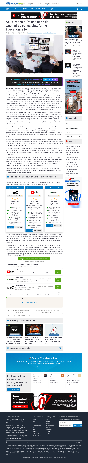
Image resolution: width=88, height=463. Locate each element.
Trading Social (36, 433)
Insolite (48, 431)
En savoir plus (18, 227)
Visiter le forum (14, 389)
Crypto (46, 9)
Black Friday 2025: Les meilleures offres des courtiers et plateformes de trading (33, 340)
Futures (35, 431)
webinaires (46, 33)
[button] (77, 9)
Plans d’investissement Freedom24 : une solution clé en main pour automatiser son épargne (73, 150)
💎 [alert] (34, 82)
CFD (25, 9)
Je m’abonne (77, 425)
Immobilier (49, 433)
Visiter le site (58, 271)
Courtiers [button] (39, 3)
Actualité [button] (47, 3)
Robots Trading (36, 435)
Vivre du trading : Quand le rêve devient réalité (19, 311)
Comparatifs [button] (31, 3)
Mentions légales (48, 457)
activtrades (31, 33)
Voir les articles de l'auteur (31, 302)
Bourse (10, 9)
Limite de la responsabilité (37, 457)
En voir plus (59, 292)
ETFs (32, 9)
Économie (48, 419)
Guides (68, 132)
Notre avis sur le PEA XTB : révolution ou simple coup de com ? (72, 164)
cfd (55, 33)
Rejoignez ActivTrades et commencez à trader (33, 259)
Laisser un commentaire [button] (20, 348)
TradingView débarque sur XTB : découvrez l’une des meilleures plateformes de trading (14, 340)
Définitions (69, 136)
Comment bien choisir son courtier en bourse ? (73, 158)
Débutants (69, 124)
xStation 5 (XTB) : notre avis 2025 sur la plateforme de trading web (53, 340)
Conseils (48, 427)
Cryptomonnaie (37, 425)
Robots (54, 9)
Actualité (48, 423)
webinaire (39, 33)
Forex (18, 9)
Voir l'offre (10, 227)
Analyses (48, 421)
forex (51, 33)
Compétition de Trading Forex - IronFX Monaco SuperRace (47, 311)
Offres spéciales (50, 425)
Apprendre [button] (55, 3)
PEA (38, 9)
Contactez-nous (26, 457)
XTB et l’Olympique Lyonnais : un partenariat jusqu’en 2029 (72, 172)
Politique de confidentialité (59, 457)
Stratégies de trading (72, 128)
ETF (55, 361)
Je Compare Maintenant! (44, 367)
